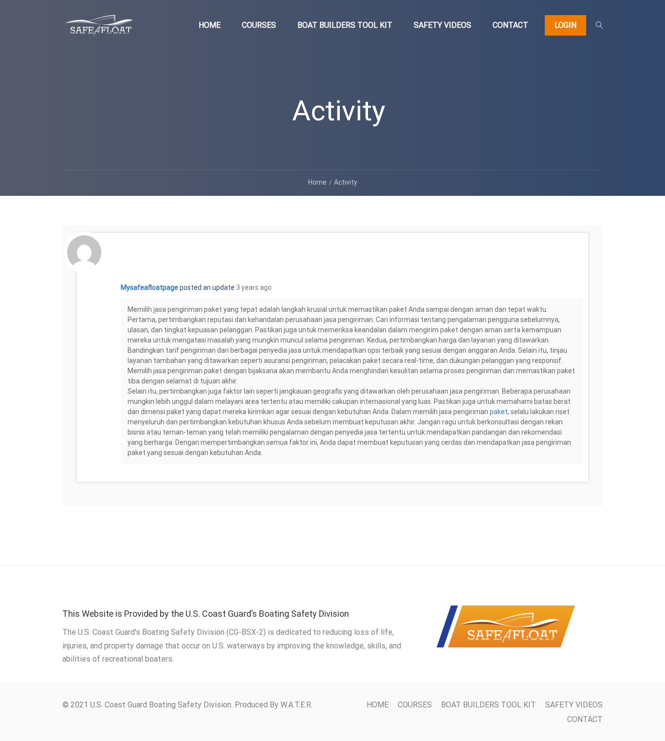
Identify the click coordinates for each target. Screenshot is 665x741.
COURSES (259, 25)
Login (565, 25)
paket (499, 412)
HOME (210, 25)
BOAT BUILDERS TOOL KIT (344, 25)
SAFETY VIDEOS (442, 25)
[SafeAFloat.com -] (98, 29)
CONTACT (510, 25)
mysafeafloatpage (149, 287)
